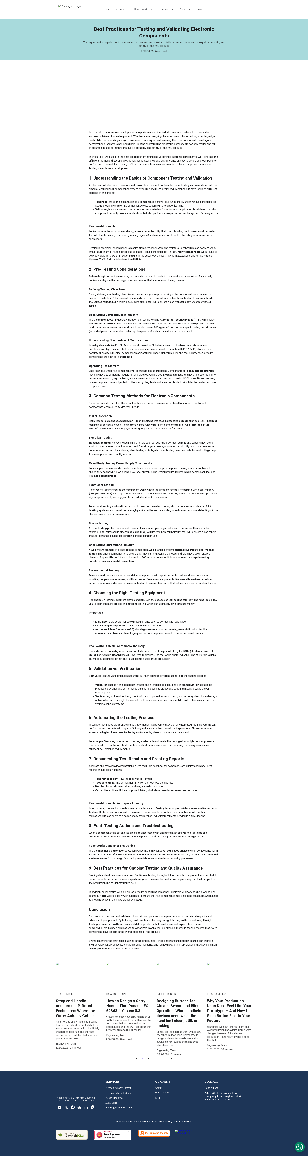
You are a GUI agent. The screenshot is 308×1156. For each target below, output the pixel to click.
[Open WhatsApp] (300, 1147)
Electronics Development (118, 1088)
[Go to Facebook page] (73, 1107)
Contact (200, 9)
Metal (108, 1102)
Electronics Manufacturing (118, 1093)
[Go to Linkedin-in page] (86, 1107)
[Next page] (171, 1059)
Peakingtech (122, 1121)
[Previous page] (137, 1059)
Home (107, 9)
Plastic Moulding (114, 1097)
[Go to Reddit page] (79, 1107)
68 (166, 1059)
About (158, 1088)
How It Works (162, 1092)
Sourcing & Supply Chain (118, 1107)
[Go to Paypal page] (93, 1107)
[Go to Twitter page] (66, 1107)
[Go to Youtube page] (59, 1107)
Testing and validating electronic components (162, 144)
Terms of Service (182, 1121)
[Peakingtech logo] (78, 1091)
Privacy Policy (165, 1121)
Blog (157, 1097)
